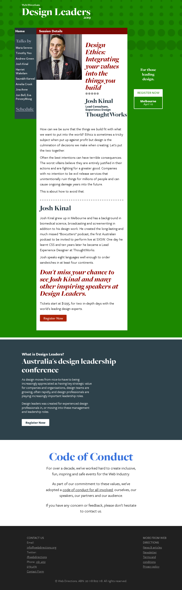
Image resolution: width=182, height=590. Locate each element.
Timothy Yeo (24, 53)
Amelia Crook (24, 84)
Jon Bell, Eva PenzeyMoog (24, 97)
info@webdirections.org (41, 547)
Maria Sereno (24, 47)
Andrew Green (25, 58)
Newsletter (150, 552)
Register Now (53, 318)
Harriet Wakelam (21, 71)
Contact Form (35, 571)
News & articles (152, 547)
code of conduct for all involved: (88, 489)
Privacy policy (151, 566)
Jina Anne (22, 89)
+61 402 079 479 (36, 564)
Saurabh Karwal (25, 78)
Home (20, 30)
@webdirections (37, 557)
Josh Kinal (22, 64)
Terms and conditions (149, 559)
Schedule (25, 109)
